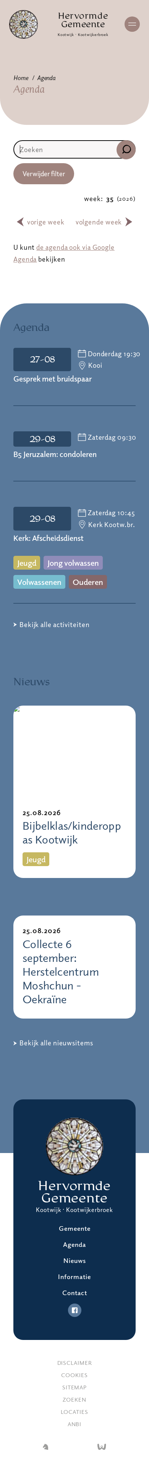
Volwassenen (39, 582)
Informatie (74, 1277)
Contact (74, 1293)
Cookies (74, 1374)
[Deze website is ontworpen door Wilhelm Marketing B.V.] (45, 1447)
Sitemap (74, 1387)
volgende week (99, 222)
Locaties (74, 1411)
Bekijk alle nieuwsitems (56, 1042)
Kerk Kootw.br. (111, 524)
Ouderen (88, 582)
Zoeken (74, 1399)
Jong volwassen (73, 563)
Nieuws (74, 1260)
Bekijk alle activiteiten (54, 624)
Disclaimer (74, 1362)
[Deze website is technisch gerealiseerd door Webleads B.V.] (101, 1447)
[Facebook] (74, 1310)
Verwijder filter (44, 173)
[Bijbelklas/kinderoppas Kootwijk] (74, 752)
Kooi (95, 365)
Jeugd (26, 563)
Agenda (46, 78)
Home (21, 78)
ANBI (75, 1423)
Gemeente (75, 1228)
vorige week (46, 222)
